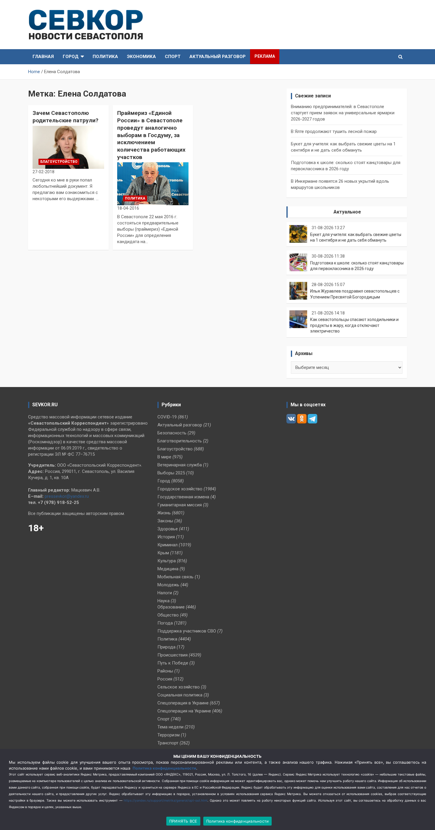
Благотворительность (179, 441)
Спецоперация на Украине (184, 711)
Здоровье (167, 529)
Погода (165, 623)
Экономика (141, 56)
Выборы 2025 (171, 473)
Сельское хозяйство (178, 687)
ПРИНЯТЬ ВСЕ (183, 821)
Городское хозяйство (179, 489)
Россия (164, 679)
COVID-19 (167, 417)
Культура (166, 560)
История (166, 537)
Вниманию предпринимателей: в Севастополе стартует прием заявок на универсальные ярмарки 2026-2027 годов (342, 113)
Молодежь (168, 584)
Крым (163, 553)
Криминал (167, 545)
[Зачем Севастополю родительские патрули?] (68, 147)
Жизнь (164, 513)
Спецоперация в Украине (183, 703)
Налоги (164, 592)
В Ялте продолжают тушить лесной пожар (334, 131)
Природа (166, 647)
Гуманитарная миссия (179, 505)
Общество (168, 615)
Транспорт (167, 743)
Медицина (167, 568)
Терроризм (168, 735)
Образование (171, 607)
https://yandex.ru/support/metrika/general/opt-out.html (165, 800)
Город (71, 56)
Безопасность (171, 433)
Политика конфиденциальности (164, 768)
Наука (163, 600)
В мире (164, 457)
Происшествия (172, 655)
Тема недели (170, 727)
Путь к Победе (172, 663)
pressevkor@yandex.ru (67, 496)
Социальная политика (179, 695)
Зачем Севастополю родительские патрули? (65, 117)
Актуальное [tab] (347, 212)
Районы (165, 671)
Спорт (173, 56)
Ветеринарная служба (179, 465)
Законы (165, 521)
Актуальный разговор (217, 56)
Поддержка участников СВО (186, 631)
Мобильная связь (175, 576)
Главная (43, 56)
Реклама (264, 56)
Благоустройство (59, 162)
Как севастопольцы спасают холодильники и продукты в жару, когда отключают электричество (354, 325)
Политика (105, 56)
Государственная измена (183, 497)
